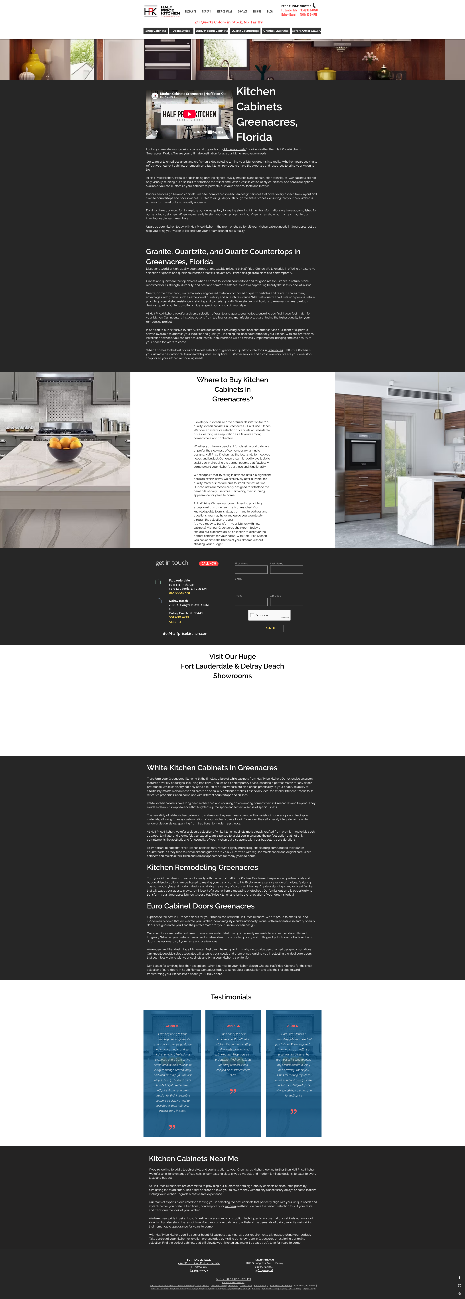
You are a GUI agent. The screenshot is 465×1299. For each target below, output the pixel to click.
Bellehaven (244, 1288)
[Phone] (314, 5)
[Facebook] (459, 1277)
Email (238, 578)
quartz (182, 273)
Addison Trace (197, 1288)
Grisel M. (172, 1026)
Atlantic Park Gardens (290, 1288)
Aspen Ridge (309, 1288)
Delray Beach (202, 1285)
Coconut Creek (218, 1285)
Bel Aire (256, 1288)
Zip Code (275, 595)
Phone (238, 595)
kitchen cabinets (234, 149)
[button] (224, 11)
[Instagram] (459, 1285)
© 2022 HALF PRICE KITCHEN (233, 1279)
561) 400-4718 (309, 14)
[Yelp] (459, 1293)
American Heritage (179, 1288)
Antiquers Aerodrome (227, 1288)
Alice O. (293, 1026)
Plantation (233, 1285)
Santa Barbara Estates (281, 1285)
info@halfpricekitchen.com (184, 633)
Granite (150, 281)
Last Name (276, 563)
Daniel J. (233, 1026)
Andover (210, 1288)
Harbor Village (261, 1285)
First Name (241, 563)
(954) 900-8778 (309, 10)
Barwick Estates (270, 1288)
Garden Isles (246, 1285)
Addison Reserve (159, 1288)
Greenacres (153, 153)
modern (220, 823)
